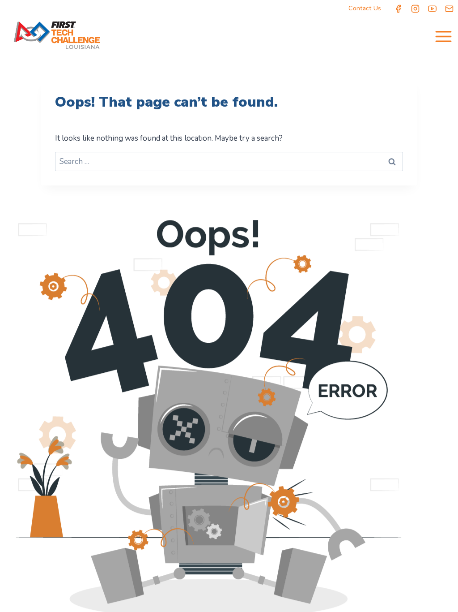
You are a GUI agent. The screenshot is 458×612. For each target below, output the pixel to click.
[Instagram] (415, 8)
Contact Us (364, 8)
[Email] (449, 8)
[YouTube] (432, 8)
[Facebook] (398, 8)
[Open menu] (443, 36)
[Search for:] (229, 161)
